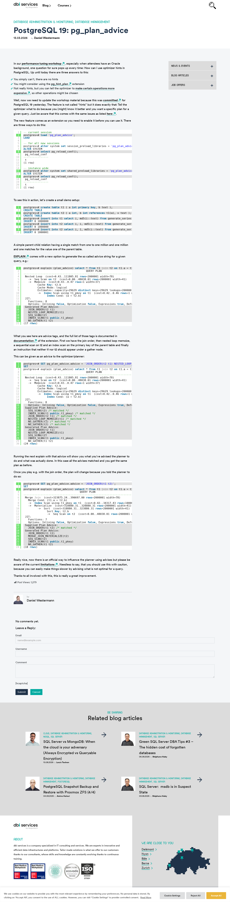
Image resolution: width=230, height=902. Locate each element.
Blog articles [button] (180, 75)
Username (21, 648)
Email (18, 635)
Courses (63, 5)
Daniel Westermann (47, 37)
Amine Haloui (63, 796)
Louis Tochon (62, 762)
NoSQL (46, 736)
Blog (45, 5)
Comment (21, 662)
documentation (24, 340)
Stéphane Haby (160, 757)
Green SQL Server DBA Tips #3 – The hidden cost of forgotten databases (166, 747)
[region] (115, 894)
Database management (92, 21)
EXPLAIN (20, 256)
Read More (145, 897)
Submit (22, 691)
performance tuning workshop (41, 63)
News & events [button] (180, 66)
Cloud (46, 733)
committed (110, 100)
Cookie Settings (172, 895)
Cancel (36, 691)
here (109, 113)
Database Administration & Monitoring (43, 21)
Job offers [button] (178, 85)
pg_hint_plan (59, 84)
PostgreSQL (64, 781)
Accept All (216, 895)
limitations (47, 564)
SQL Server (56, 736)
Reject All (196, 895)
